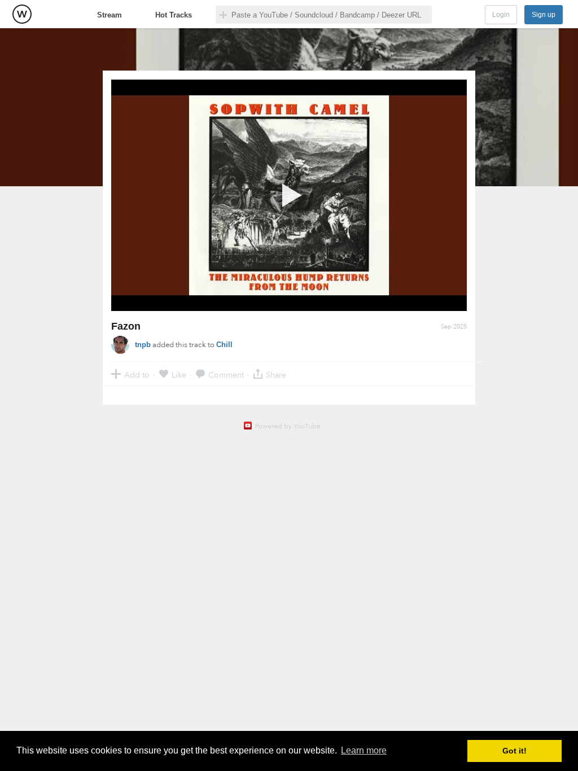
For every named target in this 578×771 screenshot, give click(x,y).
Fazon (126, 326)
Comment (226, 374)
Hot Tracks (173, 15)
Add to (137, 374)
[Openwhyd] (22, 14)
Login (501, 15)
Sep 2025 (454, 326)
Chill (224, 344)
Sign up (543, 15)
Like (179, 374)
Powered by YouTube (288, 426)
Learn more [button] (364, 750)
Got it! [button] (514, 750)
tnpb (143, 344)
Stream (109, 15)
